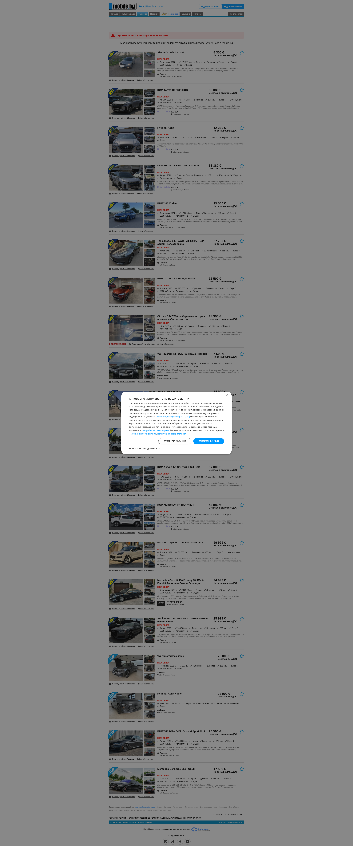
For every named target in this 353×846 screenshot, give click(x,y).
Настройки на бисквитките (142, 433)
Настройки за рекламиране (155, 430)
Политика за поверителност (171, 433)
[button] (145, 448)
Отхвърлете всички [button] (175, 441)
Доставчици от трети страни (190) (173, 416)
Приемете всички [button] (209, 441)
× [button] (227, 395)
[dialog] (176, 423)
